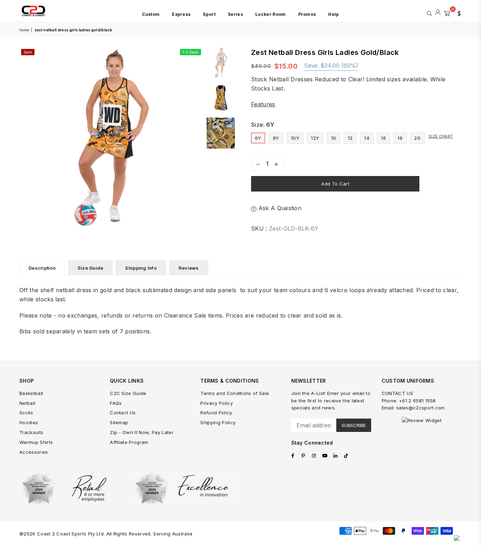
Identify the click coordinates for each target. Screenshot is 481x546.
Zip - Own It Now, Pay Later (142, 432)
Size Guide (90, 268)
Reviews (189, 268)
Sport (209, 14)
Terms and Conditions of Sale (234, 393)
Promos (307, 14)
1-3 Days (190, 52)
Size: (263, 124)
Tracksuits (31, 432)
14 (366, 138)
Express (181, 14)
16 (383, 138)
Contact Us (123, 412)
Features (263, 104)
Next (196, 139)
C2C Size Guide (128, 393)
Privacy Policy (216, 403)
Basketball (31, 393)
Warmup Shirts (36, 442)
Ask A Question (278, 208)
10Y (295, 138)
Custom (151, 14)
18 (400, 138)
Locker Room (270, 14)
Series (235, 14)
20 (417, 138)
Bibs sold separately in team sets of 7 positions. (85, 331)
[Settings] (457, 12)
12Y (315, 138)
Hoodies (28, 422)
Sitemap (119, 422)
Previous (25, 139)
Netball (27, 403)
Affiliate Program (129, 442)
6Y (258, 138)
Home (24, 30)
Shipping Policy (218, 422)
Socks (26, 412)
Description (42, 268)
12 (350, 138)
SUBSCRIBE (354, 425)
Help (333, 14)
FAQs (115, 403)
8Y (276, 138)
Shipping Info (140, 268)
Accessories (33, 452)
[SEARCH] (429, 12)
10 (333, 138)
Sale (28, 52)
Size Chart (441, 136)
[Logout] (438, 12)
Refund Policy (216, 412)
